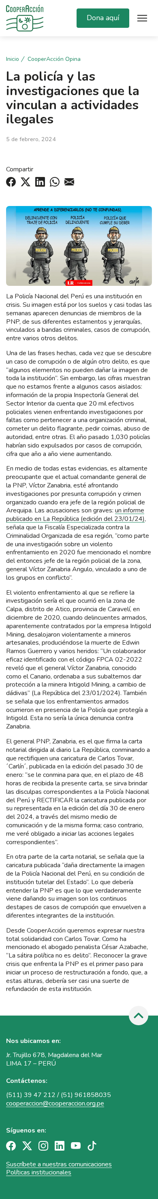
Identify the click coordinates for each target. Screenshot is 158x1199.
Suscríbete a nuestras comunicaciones (59, 1164)
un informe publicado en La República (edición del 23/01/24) (75, 514)
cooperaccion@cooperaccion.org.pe (55, 1103)
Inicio (12, 59)
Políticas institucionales (38, 1172)
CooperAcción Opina (54, 59)
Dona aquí (103, 18)
